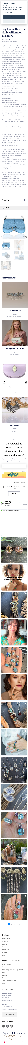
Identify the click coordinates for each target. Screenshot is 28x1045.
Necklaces (5, 949)
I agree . (15, 487)
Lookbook (5, 975)
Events (4, 972)
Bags (3, 955)
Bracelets (5, 952)
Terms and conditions (9, 980)
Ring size (5, 967)
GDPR (4, 983)
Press (4, 978)
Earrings (4, 944)
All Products (6, 941)
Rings (4, 947)
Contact (10, 1014)
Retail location (6, 964)
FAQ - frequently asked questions (12, 969)
